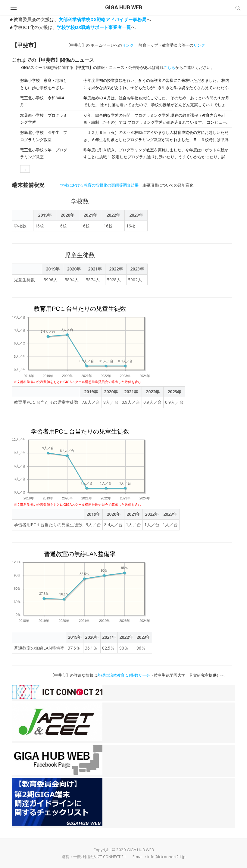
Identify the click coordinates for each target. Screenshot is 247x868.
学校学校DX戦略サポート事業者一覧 (94, 27)
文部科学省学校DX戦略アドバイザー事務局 (102, 19)
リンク (128, 45)
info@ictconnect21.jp (166, 856)
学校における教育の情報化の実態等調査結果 (99, 185)
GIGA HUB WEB (123, 7)
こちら (169, 67)
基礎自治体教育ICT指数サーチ (123, 675)
